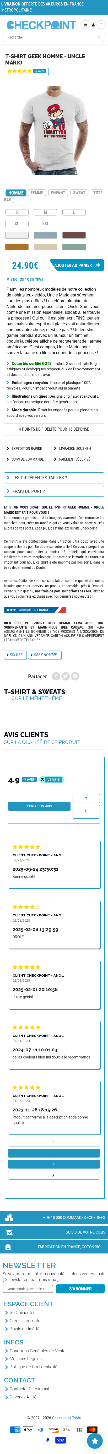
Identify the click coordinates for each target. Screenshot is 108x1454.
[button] (19, 71)
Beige (45, 247)
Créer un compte (25, 1320)
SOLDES (16, 654)
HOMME (15, 193)
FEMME (37, 192)
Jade (74, 247)
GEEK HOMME (45, 654)
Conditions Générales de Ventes (39, 1350)
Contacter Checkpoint (29, 1388)
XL (17, 223)
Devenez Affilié (23, 1396)
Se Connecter (22, 1312)
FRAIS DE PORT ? (28, 491)
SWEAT (79, 192)
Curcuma (17, 247)
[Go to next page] (54, 1175)
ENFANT (58, 192)
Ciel (45, 235)
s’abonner (80, 1288)
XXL (45, 223)
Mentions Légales (25, 1358)
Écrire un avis (39, 806)
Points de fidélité (25, 1328)
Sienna (74, 235)
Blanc (17, 235)
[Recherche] (99, 37)
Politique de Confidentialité (33, 1366)
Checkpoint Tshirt (67, 1417)
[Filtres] (86, 798)
